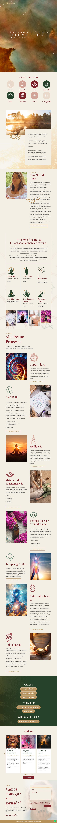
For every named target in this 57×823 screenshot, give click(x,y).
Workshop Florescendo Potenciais (28, 707)
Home (30, 2)
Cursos (36, 2)
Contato (48, 2)
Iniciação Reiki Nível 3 (28, 697)
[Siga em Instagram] (31, 809)
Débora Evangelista (10, 755)
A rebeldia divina (26, 752)
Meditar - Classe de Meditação (28, 721)
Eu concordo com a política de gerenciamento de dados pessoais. (39, 803)
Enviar (47, 805)
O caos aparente (41, 752)
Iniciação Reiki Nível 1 (28, 689)
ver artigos (28, 777)
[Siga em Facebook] (33, 809)
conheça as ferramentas (39, 225)
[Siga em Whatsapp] (35, 809)
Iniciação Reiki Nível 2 (28, 693)
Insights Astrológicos (11, 752)
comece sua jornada (37, 381)
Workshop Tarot (29, 711)
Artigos (42, 2)
